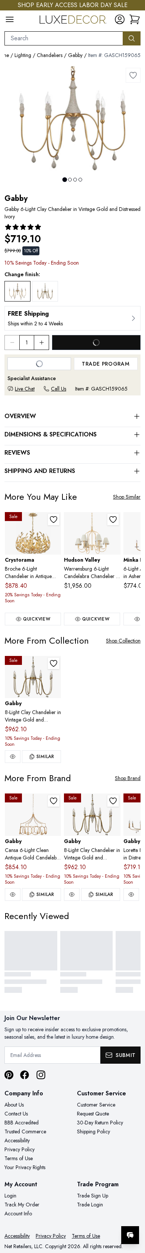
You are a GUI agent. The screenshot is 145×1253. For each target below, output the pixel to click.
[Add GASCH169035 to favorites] (53, 801)
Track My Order (21, 1204)
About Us (14, 1104)
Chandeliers (49, 55)
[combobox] (64, 38)
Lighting (22, 55)
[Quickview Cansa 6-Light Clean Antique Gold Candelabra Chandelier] (12, 894)
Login (10, 1195)
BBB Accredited (21, 1122)
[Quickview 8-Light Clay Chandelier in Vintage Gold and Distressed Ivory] (12, 756)
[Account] (120, 19)
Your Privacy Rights (24, 1167)
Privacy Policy (19, 1149)
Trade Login (90, 1204)
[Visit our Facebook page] (24, 1075)
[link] (135, 19)
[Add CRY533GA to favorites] (53, 519)
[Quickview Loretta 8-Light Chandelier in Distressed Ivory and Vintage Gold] (131, 894)
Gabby (75, 55)
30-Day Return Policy (100, 1122)
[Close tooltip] (133, 1212)
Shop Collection (123, 640)
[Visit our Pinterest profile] (8, 1074)
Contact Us (16, 1113)
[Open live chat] (130, 1235)
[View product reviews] (23, 227)
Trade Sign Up (92, 1195)
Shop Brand (128, 778)
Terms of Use (18, 1158)
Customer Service (96, 1104)
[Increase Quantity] (41, 342)
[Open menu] (9, 19)
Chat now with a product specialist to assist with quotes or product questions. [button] (88, 1215)
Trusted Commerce (25, 1131)
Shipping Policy (93, 1131)
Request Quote (93, 1113)
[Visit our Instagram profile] (41, 1075)
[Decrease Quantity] (11, 342)
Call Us (58, 388)
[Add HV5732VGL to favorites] (113, 519)
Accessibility (17, 1140)
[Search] (132, 38)
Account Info (18, 1213)
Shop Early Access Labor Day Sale (73, 5)
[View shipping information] (72, 318)
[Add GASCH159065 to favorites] (133, 75)
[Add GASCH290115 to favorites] (53, 663)
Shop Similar (127, 497)
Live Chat (25, 388)
